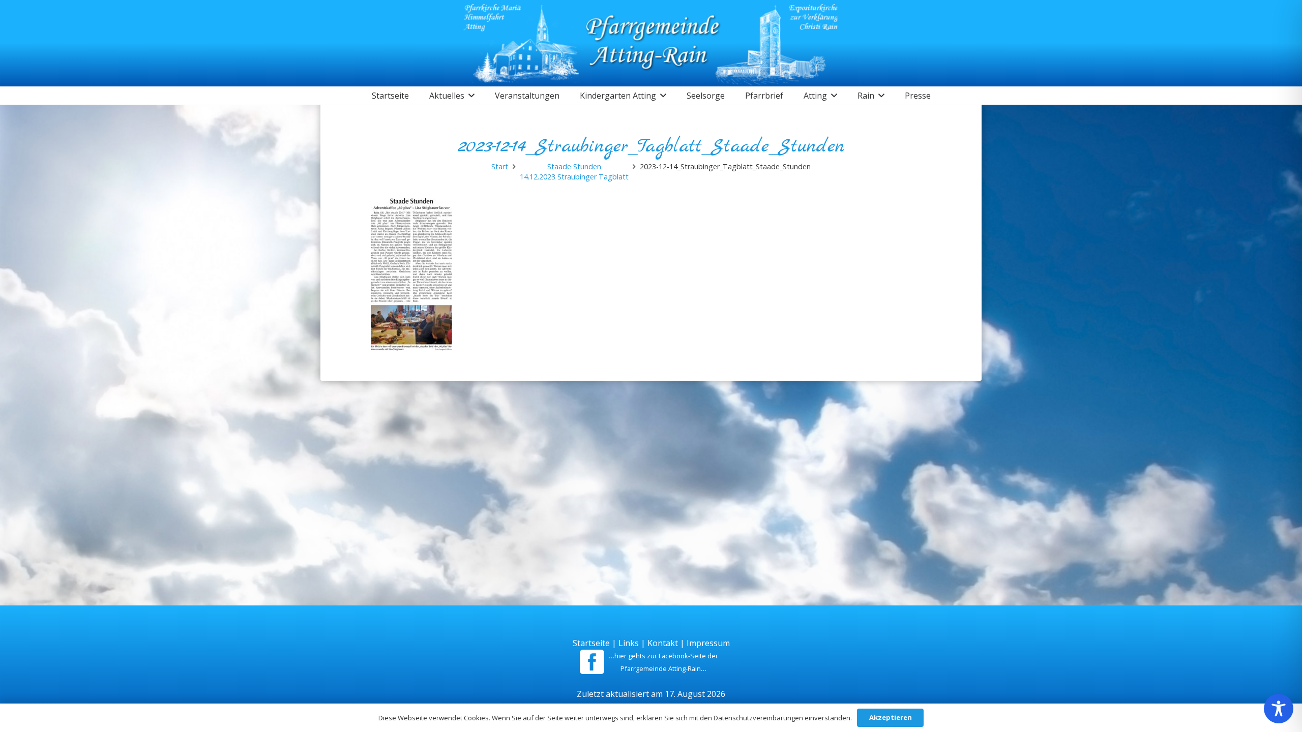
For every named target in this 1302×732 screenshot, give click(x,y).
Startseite (591, 643)
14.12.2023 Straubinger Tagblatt (574, 176)
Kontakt (662, 643)
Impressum (708, 643)
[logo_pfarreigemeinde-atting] (651, 43)
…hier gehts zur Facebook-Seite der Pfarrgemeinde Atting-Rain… (663, 662)
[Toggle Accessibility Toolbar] (1278, 708)
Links (628, 643)
